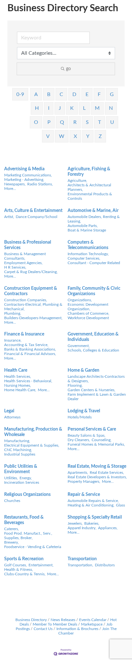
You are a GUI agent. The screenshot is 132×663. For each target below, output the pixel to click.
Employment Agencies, (23, 263)
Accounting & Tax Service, (26, 345)
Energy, (26, 478)
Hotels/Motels (80, 417)
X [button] (75, 136)
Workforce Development (88, 318)
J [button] (60, 108)
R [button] (75, 122)
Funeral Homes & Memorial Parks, (96, 444)
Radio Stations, (40, 184)
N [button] (111, 108)
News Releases (63, 620)
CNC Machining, (18, 450)
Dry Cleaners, (79, 440)
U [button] (112, 122)
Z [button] (100, 136)
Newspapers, (15, 184)
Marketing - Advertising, (24, 180)
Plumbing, (12, 313)
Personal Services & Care (92, 429)
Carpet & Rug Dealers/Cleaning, (31, 272)
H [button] (37, 108)
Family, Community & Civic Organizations (94, 291)
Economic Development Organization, (88, 307)
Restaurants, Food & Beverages (24, 520)
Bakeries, (91, 523)
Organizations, (80, 300)
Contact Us (43, 629)
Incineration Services (21, 482)
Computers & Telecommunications (88, 245)
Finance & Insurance (24, 334)
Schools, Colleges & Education (93, 350)
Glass (120, 505)
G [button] (112, 94)
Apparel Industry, (82, 528)
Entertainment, (41, 565)
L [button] (84, 108)
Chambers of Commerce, (88, 313)
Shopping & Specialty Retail (95, 517)
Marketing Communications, (28, 175)
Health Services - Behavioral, (28, 381)
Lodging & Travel (84, 411)
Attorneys (12, 417)
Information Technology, (88, 254)
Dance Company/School (36, 217)
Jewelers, (75, 523)
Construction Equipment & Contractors (30, 291)
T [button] (99, 122)
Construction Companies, (25, 300)
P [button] (49, 122)
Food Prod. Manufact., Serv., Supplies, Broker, (28, 535)
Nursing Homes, (17, 385)
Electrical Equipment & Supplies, (31, 445)
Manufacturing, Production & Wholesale (33, 432)
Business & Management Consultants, (25, 256)
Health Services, (17, 376)
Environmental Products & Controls (90, 196)
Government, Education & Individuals (93, 337)
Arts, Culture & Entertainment (33, 210)
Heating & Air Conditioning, (91, 505)
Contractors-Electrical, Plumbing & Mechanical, (33, 307)
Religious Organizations (27, 494)
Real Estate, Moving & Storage (97, 466)
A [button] (36, 94)
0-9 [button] (20, 94)
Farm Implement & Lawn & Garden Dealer (97, 396)
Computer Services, (84, 258)
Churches (12, 501)
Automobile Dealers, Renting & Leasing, (94, 219)
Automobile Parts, (83, 226)
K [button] (72, 108)
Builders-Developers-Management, (33, 318)
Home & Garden (83, 370)
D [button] (74, 94)
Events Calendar (92, 620)
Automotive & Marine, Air (93, 210)
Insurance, (12, 340)
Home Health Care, (20, 390)
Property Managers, (84, 481)
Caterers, (11, 529)
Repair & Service (84, 494)
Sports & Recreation (24, 559)
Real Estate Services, (107, 472)
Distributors (105, 565)
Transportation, (80, 565)
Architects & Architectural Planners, (89, 187)
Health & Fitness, (18, 569)
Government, (79, 346)
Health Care (15, 370)
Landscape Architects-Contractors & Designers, (96, 379)
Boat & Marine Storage (87, 230)
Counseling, (101, 440)
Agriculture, (77, 180)
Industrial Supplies (19, 454)
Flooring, (75, 385)
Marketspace (92, 624)
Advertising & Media (24, 169)
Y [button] (87, 136)
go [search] (68, 69)
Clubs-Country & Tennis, (24, 574)
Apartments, (78, 472)
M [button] (97, 108)
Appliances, (108, 528)
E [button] (87, 94)
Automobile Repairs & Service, (93, 501)
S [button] (87, 122)
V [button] (48, 136)
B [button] (48, 94)
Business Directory (31, 620)
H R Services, (15, 267)
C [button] (61, 94)
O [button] (36, 122)
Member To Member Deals (55, 624)
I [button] (48, 108)
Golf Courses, (15, 565)
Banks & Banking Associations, (30, 349)
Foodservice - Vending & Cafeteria (32, 547)
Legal (9, 411)
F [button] (99, 94)
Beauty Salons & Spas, (86, 435)
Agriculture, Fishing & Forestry (89, 172)
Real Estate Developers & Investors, (97, 477)
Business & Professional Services (27, 245)
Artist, (9, 217)
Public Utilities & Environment (20, 469)
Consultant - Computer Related (94, 263)
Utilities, (11, 478)
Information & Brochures (77, 629)
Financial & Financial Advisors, (30, 354)
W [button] (61, 136)
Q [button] (62, 122)
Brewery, (11, 542)
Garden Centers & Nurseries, (91, 390)
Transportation (82, 559)
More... (10, 188)
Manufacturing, (17, 441)
